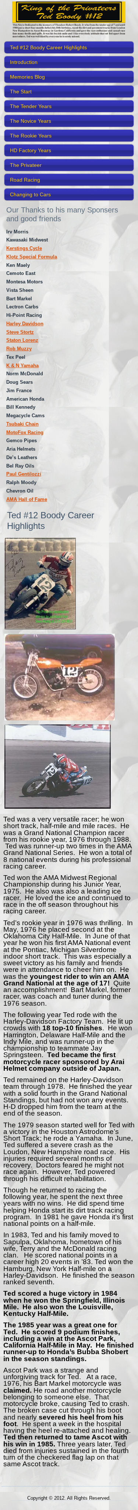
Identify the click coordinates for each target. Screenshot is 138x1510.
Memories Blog (27, 77)
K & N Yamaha (22, 365)
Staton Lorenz (22, 340)
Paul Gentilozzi (23, 474)
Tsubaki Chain (22, 424)
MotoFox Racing (24, 432)
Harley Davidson (24, 323)
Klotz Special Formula (31, 257)
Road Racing (25, 180)
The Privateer (26, 165)
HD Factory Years (30, 150)
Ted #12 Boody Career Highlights (48, 47)
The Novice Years (30, 121)
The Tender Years (31, 106)
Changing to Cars (30, 194)
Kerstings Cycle (24, 248)
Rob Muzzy (19, 348)
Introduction (24, 62)
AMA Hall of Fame (26, 499)
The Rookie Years (31, 136)
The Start (21, 91)
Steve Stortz (20, 332)
